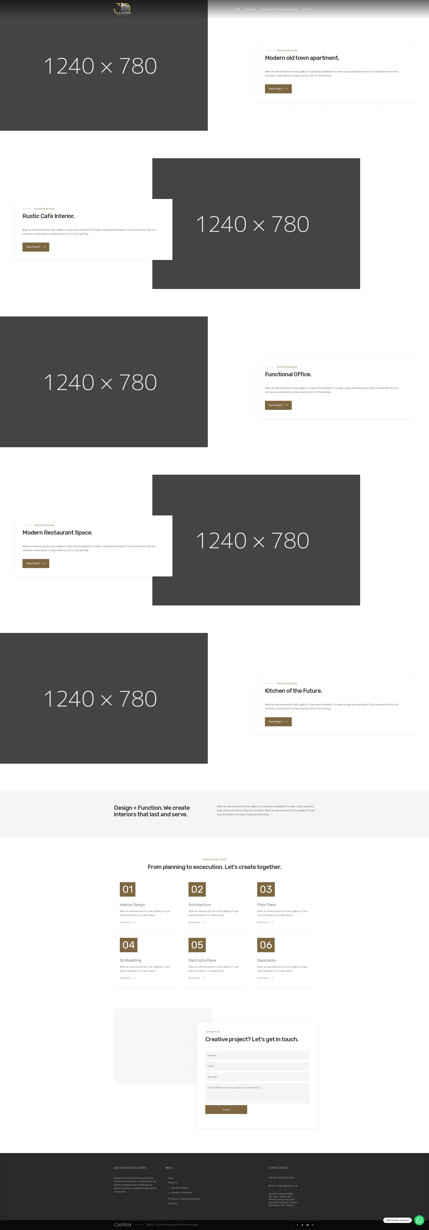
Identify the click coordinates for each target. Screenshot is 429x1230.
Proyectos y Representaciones (279, 9)
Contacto (307, 9)
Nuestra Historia (180, 1188)
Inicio (237, 9)
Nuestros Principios (182, 1192)
